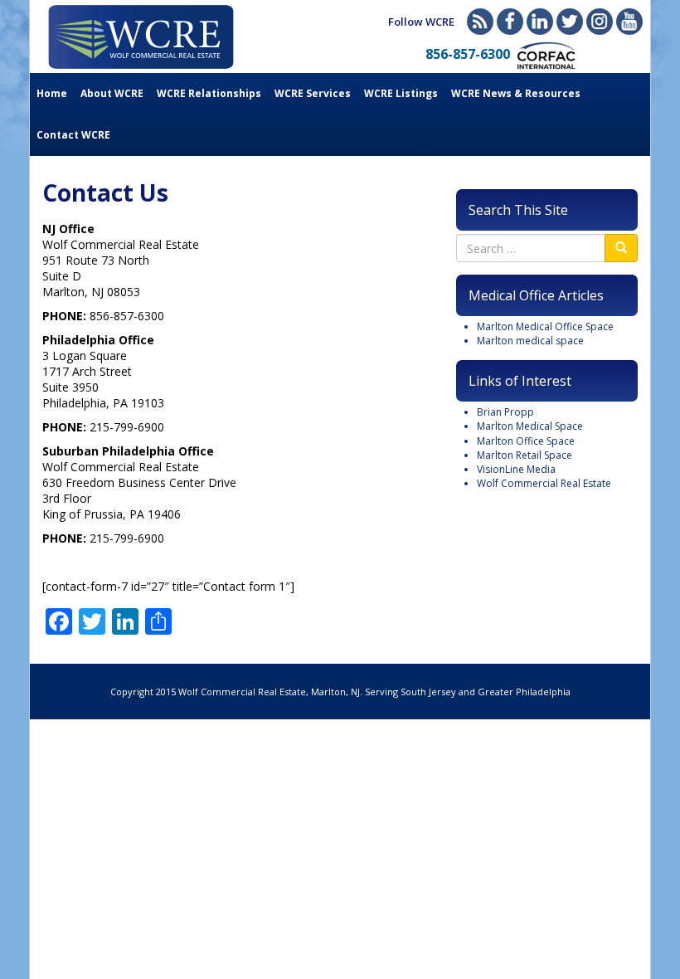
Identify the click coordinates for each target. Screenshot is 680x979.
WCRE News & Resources (515, 93)
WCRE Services (312, 93)
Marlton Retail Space (524, 455)
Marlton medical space (530, 341)
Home (51, 93)
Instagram (599, 21)
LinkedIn (540, 21)
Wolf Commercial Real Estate (544, 483)
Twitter (569, 21)
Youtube (629, 21)
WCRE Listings (401, 93)
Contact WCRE (73, 135)
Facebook (510, 21)
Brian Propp (505, 412)
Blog (480, 21)
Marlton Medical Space (530, 426)
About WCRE (111, 93)
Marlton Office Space (526, 441)
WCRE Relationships (209, 93)
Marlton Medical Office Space (545, 326)
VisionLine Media (516, 469)
